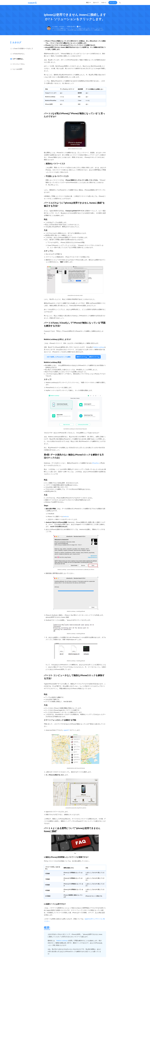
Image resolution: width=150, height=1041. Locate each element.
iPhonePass (95, 463)
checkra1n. (66, 516)
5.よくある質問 (17, 69)
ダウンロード (113, 2)
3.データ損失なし (18, 59)
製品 (87, 2)
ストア (97, 2)
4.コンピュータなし (19, 64)
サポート (103, 2)
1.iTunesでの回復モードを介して (23, 48)
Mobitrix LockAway (98, 347)
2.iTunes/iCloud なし (19, 54)
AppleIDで (67, 730)
